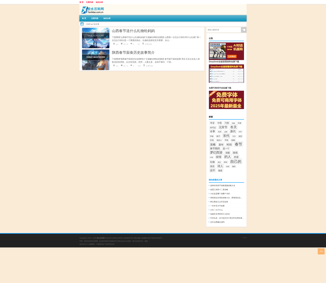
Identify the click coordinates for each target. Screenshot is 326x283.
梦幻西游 (216, 152)
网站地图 (137, 238)
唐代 (233, 131)
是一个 (226, 148)
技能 (233, 140)
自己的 (235, 161)
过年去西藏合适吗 (217, 222)
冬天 (233, 127)
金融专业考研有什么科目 (220, 214)
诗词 (227, 166)
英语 (212, 166)
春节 (238, 144)
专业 (212, 122)
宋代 (226, 135)
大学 (240, 132)
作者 (239, 123)
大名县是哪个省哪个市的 (220, 193)
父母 (211, 157)
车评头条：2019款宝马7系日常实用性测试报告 (227, 218)
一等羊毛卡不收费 (217, 205)
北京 (219, 131)
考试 (225, 162)
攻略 (213, 144)
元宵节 (223, 127)
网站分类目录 (118, 238)
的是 (236, 156)
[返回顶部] (320, 251)
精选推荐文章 (128, 238)
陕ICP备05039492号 (155, 238)
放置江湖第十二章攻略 (219, 189)
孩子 (218, 136)
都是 (220, 170)
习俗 (227, 122)
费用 (233, 166)
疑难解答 (144, 238)
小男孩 (244, 237)
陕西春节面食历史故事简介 (133, 52)
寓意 (240, 136)
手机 (226, 140)
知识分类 (99, 2)
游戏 (235, 152)
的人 (227, 156)
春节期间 (215, 148)
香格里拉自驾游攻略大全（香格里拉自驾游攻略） (227, 197)
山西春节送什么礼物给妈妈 (133, 30)
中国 (220, 122)
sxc (117, 44)
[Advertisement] (76, 265)
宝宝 (234, 136)
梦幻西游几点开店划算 (219, 201)
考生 (219, 162)
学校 (211, 136)
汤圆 (227, 152)
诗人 (220, 166)
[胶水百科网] (92, 5)
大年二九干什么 (216, 209)
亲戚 (233, 123)
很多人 (219, 140)
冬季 (212, 131)
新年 (221, 144)
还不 (212, 170)
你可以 (213, 127)
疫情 (218, 157)
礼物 (212, 161)
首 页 (81, 2)
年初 (212, 140)
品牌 (225, 132)
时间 (229, 144)
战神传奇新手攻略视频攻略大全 (222, 185)
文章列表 (89, 2)
